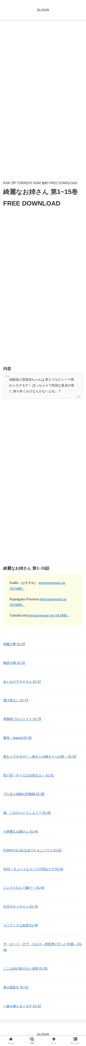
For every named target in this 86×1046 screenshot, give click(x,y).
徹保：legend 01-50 (17, 738)
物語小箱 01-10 (14, 663)
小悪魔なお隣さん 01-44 (20, 831)
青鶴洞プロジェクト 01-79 (22, 719)
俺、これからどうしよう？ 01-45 (27, 812)
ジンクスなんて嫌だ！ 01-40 (23, 887)
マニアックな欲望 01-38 (20, 925)
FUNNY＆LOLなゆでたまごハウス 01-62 (32, 850)
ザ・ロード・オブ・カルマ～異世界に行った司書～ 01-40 (42, 947)
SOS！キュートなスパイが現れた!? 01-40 (33, 869)
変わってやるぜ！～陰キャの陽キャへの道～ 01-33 (39, 756)
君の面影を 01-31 (15, 987)
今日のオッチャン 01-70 (20, 906)
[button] (77, 604)
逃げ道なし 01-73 (15, 700)
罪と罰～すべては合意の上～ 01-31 (28, 775)
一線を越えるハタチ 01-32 (22, 1006)
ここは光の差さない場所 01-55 (25, 968)
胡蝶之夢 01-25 (14, 644)
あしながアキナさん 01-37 (22, 681)
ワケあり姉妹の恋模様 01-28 (23, 794)
